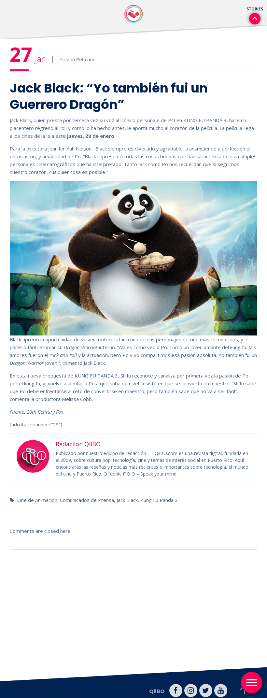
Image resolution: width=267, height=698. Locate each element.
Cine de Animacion (37, 500)
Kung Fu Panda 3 (159, 500)
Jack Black (127, 500)
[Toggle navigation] (251, 682)
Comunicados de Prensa (87, 500)
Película (85, 59)
